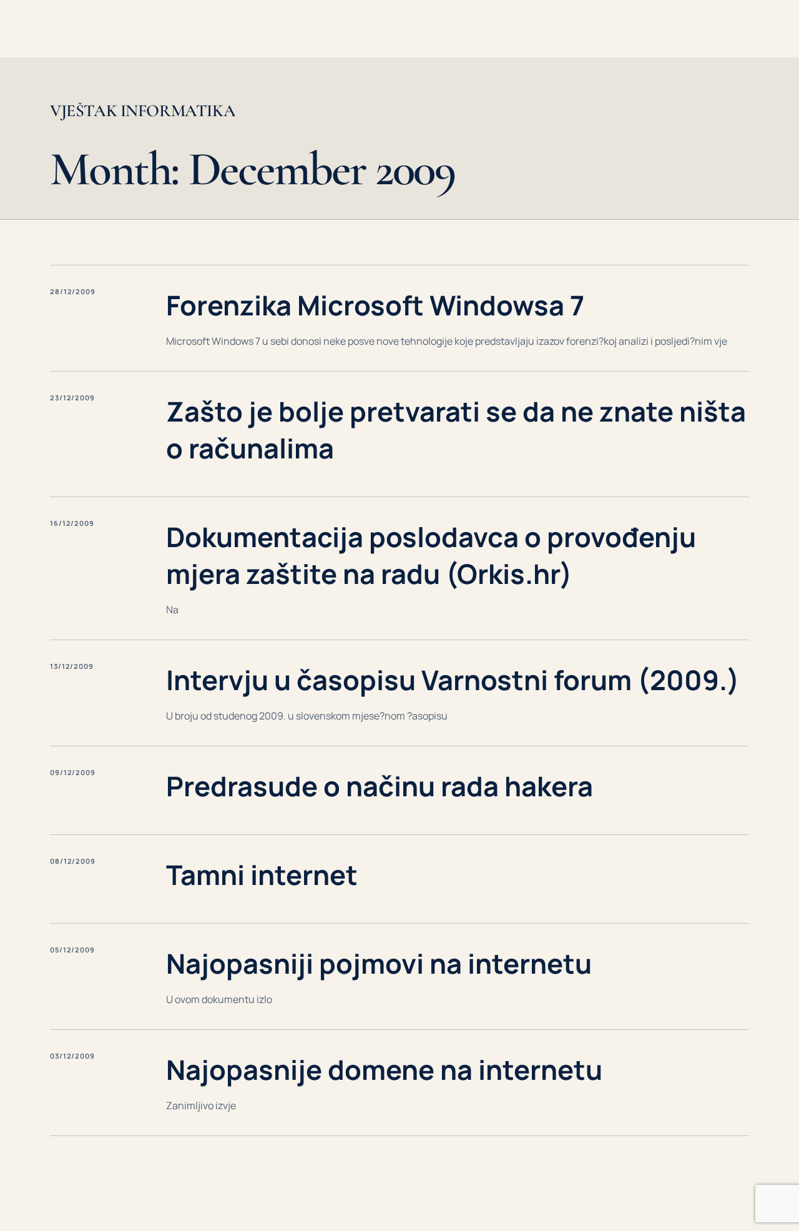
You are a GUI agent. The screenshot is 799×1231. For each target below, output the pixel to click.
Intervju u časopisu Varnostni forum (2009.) (453, 679)
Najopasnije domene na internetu (384, 1069)
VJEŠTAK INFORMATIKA (142, 111)
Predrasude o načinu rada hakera (379, 786)
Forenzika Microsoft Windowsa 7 (375, 305)
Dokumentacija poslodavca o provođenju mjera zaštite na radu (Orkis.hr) (431, 555)
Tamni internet (262, 874)
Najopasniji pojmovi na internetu (379, 963)
